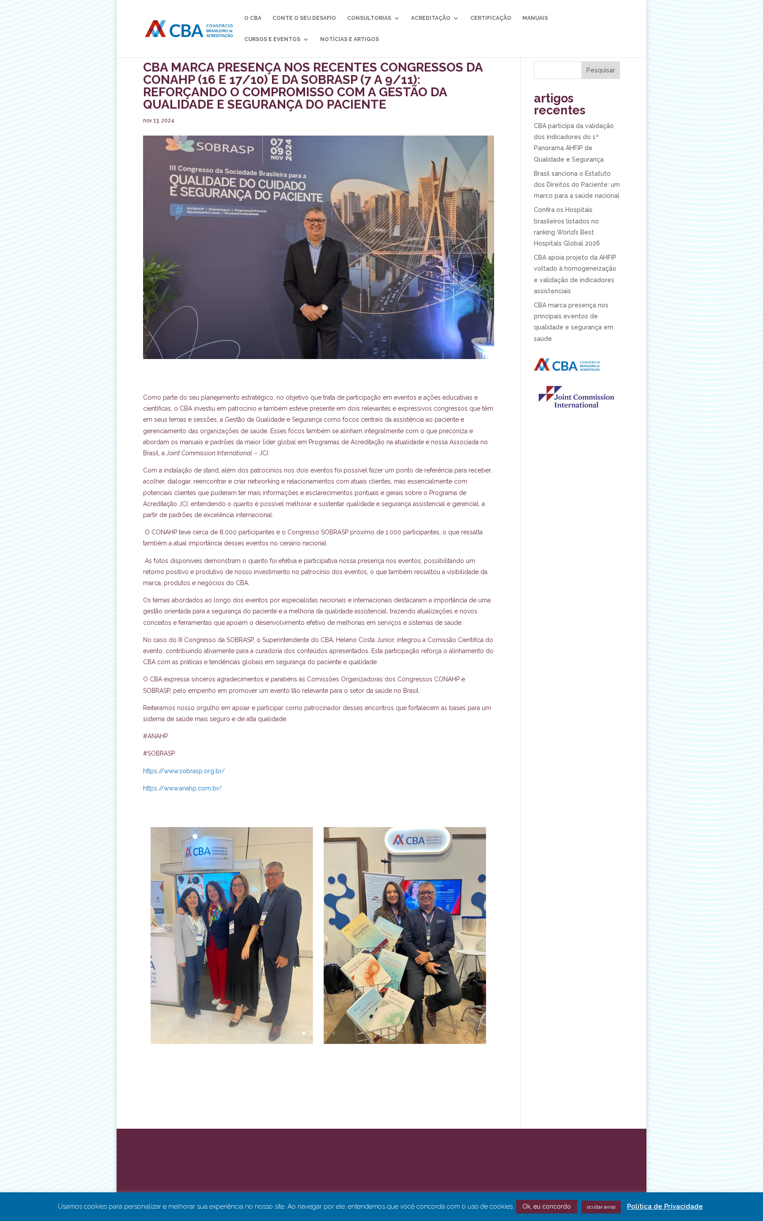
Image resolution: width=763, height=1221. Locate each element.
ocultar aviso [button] (601, 1207)
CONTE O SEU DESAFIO (304, 18)
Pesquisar (600, 70)
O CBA (252, 18)
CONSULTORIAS (369, 18)
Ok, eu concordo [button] (546, 1206)
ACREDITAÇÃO (430, 18)
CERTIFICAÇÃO (490, 18)
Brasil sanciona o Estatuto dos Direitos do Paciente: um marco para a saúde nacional (577, 184)
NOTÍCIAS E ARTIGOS (349, 39)
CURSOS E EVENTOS (272, 39)
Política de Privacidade (665, 1206)
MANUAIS (535, 18)
